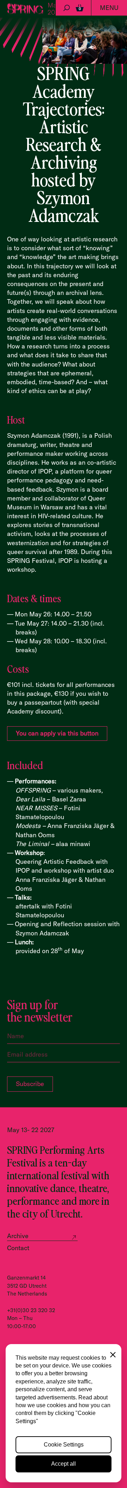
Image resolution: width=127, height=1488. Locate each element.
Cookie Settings (64, 1445)
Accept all (63, 1464)
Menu (109, 8)
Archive (18, 1236)
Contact (18, 1248)
